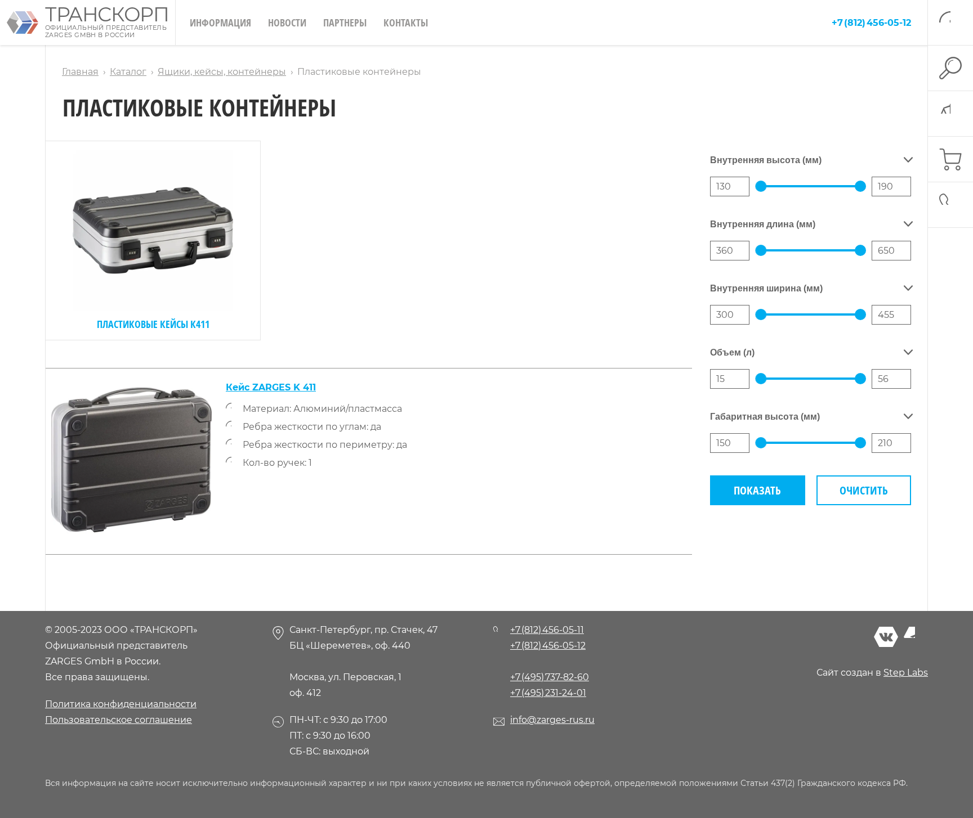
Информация (220, 22)
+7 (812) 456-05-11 (547, 629)
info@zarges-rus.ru (552, 719)
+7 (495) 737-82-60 (549, 677)
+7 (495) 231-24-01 (548, 692)
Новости (287, 22)
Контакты (405, 22)
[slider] (760, 186)
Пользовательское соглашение (118, 719)
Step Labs (905, 672)
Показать (757, 490)
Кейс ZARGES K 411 (271, 387)
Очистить (864, 490)
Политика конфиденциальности (121, 704)
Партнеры (345, 22)
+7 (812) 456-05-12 (871, 22)
